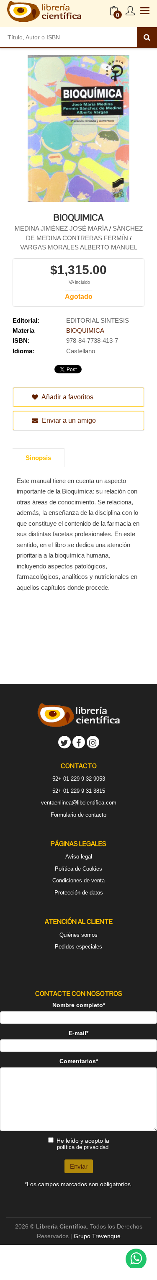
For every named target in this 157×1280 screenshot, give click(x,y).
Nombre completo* (78, 1005)
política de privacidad (82, 1147)
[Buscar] (147, 37)
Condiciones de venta (78, 880)
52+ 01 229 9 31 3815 (78, 791)
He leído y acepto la (83, 1143)
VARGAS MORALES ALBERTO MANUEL (78, 247)
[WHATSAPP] (136, 1259)
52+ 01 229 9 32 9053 (78, 779)
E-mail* (78, 1033)
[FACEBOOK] (78, 742)
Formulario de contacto (78, 815)
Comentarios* (78, 1061)
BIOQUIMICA (85, 330)
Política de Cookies (78, 869)
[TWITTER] (64, 742)
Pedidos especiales (78, 946)
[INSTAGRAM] (93, 742)
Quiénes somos (78, 935)
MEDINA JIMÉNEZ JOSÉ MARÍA (62, 228)
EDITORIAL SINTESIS (97, 320)
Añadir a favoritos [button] (66, 397)
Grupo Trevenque (97, 1236)
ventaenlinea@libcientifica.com (78, 802)
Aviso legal (78, 856)
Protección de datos (78, 892)
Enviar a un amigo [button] (68, 420)
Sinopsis (38, 457)
